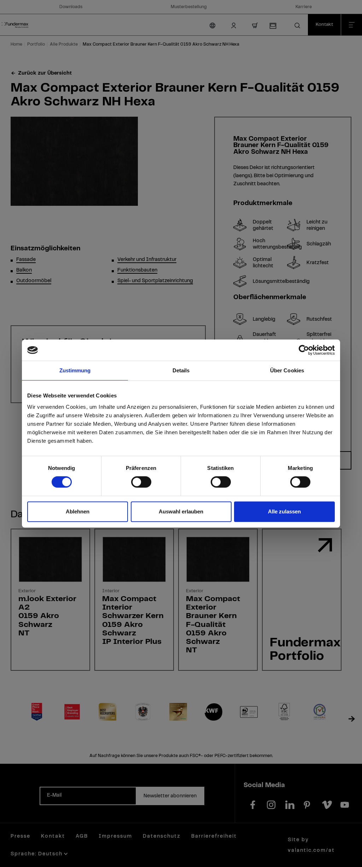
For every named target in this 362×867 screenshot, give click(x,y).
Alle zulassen (284, 511)
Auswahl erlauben (181, 511)
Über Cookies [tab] (287, 370)
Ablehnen (77, 511)
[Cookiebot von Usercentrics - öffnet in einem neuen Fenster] (304, 350)
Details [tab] (181, 370)
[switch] (141, 482)
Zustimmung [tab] (75, 370)
